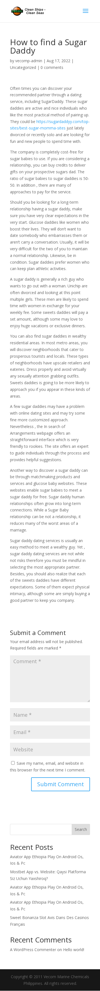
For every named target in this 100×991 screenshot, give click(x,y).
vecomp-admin (28, 60)
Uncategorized (23, 67)
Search (81, 829)
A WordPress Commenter (33, 949)
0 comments (52, 67)
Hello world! (73, 949)
